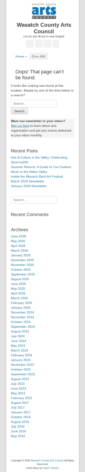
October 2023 (21, 369)
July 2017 (18, 407)
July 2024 (18, 336)
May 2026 (18, 241)
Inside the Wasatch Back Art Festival (37, 176)
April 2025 (18, 293)
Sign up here (20, 126)
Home (21, 56)
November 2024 (22, 317)
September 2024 (23, 326)
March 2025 (19, 298)
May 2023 (18, 393)
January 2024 (21, 360)
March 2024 (19, 350)
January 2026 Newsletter (29, 186)
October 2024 (21, 322)
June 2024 (18, 341)
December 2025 (22, 260)
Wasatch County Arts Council (44, 28)
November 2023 (22, 364)
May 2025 (18, 288)
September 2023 (23, 374)
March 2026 (19, 250)
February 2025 (21, 303)
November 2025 (22, 265)
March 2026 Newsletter (27, 181)
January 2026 (21, 255)
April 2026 (18, 246)
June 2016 (18, 431)
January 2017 (21, 412)
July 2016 (18, 426)
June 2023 (18, 388)
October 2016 (21, 417)
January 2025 (21, 307)
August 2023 (20, 379)
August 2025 (20, 279)
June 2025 (18, 284)
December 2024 (22, 312)
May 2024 (18, 345)
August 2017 (20, 403)
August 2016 (20, 422)
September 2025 (23, 274)
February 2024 (21, 355)
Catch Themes (51, 468)
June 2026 (18, 236)
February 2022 (21, 398)
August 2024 (20, 331)
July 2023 (18, 383)
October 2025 (21, 269)
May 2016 (18, 436)
